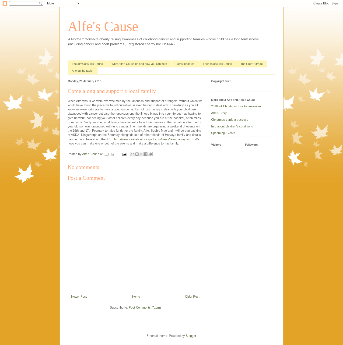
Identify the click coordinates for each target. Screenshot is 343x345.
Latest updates (185, 64)
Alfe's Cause (103, 26)
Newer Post (79, 296)
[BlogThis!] (137, 154)
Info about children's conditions (232, 126)
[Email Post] (124, 154)
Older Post (192, 296)
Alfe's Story (219, 113)
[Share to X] (141, 154)
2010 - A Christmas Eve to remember (236, 106)
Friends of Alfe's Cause (217, 64)
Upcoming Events (223, 133)
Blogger (191, 336)
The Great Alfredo (252, 64)
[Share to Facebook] (146, 154)
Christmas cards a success (229, 119)
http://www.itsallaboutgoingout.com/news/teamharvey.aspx (153, 139)
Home (136, 296)
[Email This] (132, 154)
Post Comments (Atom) (145, 307)
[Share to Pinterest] (150, 154)
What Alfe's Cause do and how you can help (139, 64)
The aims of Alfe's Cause (87, 64)
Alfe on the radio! (82, 70)
